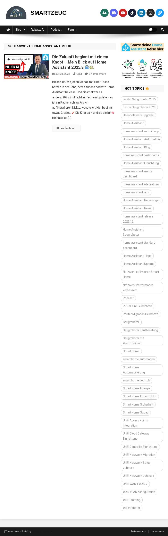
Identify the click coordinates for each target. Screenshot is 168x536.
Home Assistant (133, 123)
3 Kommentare (97, 73)
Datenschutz (138, 531)
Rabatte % (37, 29)
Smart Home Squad (136, 412)
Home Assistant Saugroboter (133, 232)
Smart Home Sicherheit (138, 404)
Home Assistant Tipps (137, 255)
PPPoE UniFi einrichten (137, 306)
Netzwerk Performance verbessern (138, 287)
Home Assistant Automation (141, 139)
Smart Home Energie (136, 388)
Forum (72, 29)
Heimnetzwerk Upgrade (138, 115)
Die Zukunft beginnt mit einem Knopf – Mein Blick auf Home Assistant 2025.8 (80, 62)
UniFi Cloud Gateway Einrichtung (136, 436)
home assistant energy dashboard (138, 174)
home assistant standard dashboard (139, 245)
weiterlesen (68, 128)
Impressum (157, 531)
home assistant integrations (141, 184)
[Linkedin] (141, 13)
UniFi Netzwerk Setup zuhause (137, 465)
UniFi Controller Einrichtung (140, 446)
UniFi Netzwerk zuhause (138, 475)
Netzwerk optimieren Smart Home (141, 274)
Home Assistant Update (138, 263)
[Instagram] (150, 13)
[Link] (160, 13)
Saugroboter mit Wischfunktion (133, 341)
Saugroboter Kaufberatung (140, 330)
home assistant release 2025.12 (138, 219)
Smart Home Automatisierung (134, 370)
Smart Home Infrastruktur (140, 396)
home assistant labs (136, 192)
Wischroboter (131, 507)
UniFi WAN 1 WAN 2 (135, 484)
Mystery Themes (41, 531)
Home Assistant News (137, 208)
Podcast (56, 29)
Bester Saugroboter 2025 (139, 99)
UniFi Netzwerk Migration (139, 454)
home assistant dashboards (141, 155)
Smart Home (131, 351)
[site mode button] (153, 30)
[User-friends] (104, 13)
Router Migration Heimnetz (140, 314)
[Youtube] (123, 13)
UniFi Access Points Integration (135, 423)
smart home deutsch (136, 380)
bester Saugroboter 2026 (139, 107)
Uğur (79, 73)
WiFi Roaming (131, 499)
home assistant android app (141, 131)
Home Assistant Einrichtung (141, 163)
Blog (18, 29)
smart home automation (139, 359)
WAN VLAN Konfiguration (139, 492)
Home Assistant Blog (136, 147)
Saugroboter (131, 322)
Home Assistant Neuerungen (141, 200)
